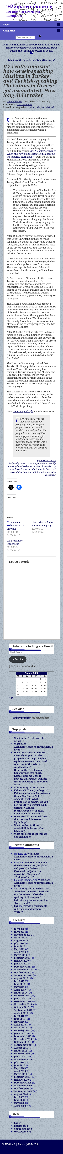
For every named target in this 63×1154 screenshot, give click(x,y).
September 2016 (23, 1010)
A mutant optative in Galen (29, 787)
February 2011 (22, 1053)
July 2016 (19, 1015)
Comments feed (23, 1128)
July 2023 (19, 931)
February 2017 (22, 995)
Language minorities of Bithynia (16, 525)
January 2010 (21, 1079)
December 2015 (23, 1036)
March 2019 (20, 954)
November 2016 (23, 1004)
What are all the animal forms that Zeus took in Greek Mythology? (31, 819)
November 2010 (23, 1059)
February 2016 (22, 1030)
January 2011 (21, 1056)
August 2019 (21, 940)
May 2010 (19, 1068)
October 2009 (21, 1088)
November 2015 (23, 1039)
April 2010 (20, 1071)
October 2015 (21, 1041)
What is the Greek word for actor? (30, 739)
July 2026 (19, 928)
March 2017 (20, 992)
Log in (17, 1122)
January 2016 (21, 1033)
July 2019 (19, 943)
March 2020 (20, 937)
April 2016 (20, 1024)
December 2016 (23, 1001)
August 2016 (21, 1013)
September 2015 (23, 1044)
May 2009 (19, 1102)
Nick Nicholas (14, 101)
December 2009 (23, 1082)
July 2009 (19, 1097)
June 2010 (19, 1065)
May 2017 (19, 986)
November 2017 (23, 969)
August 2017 (21, 978)
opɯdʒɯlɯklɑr (21, 717)
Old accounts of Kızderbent (15, 542)
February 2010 (22, 1076)
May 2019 (19, 949)
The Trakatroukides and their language (42, 524)
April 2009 (20, 1105)
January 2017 (21, 998)
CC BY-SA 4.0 (8, 1144)
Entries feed (21, 1125)
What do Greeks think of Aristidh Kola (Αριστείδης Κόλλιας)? (29, 828)
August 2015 (21, 1047)
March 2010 (20, 1073)
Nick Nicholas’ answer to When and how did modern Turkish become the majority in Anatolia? (31, 153)
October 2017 (21, 972)
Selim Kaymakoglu (23, 411)
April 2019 (20, 952)
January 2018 (21, 963)
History (31, 107)
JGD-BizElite (32, 1144)
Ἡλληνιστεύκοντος (29, 6)
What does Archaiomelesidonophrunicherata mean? (33, 746)
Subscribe (18, 659)
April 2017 (20, 989)
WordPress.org (22, 1131)
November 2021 (23, 934)
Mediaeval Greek (46, 107)
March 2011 (20, 1050)
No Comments (24, 104)
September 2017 (23, 975)
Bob (16, 905)
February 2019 (22, 957)
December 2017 (23, 966)
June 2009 (19, 1099)
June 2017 (19, 983)
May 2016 (19, 1021)
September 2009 (23, 1091)
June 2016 (19, 1018)
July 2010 (19, 1062)
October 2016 (21, 1007)
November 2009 (23, 1085)
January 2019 (21, 960)
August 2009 (21, 1094)
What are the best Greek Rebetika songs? (31, 60)
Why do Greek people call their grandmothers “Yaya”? (30, 908)
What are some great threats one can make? (30, 835)
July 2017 (19, 981)
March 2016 (20, 1027)
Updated (46, 460)
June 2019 (19, 946)
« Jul (11, 697)
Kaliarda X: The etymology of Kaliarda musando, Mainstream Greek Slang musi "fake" (32, 793)
